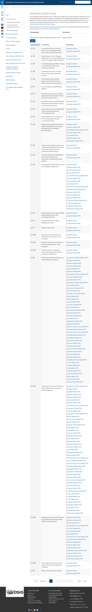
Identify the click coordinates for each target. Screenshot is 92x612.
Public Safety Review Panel (13, 60)
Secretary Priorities (11, 38)
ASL (87, 607)
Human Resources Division (13, 72)
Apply (32, 41)
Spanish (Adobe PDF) (74, 138)
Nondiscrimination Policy (55, 593)
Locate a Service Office (34, 601)
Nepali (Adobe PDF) (74, 324)
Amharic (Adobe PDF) (74, 170)
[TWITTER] (2, 27)
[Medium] (40, 610)
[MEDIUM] (2, 36)
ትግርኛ (83, 607)
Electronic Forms (10, 19)
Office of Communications (13, 41)
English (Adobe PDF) (74, 51)
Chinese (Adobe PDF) (74, 132)
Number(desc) (35, 45)
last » (85, 581)
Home (7, 7)
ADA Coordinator (10, 80)
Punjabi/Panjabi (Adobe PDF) (77, 189)
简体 (71, 596)
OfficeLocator (2, 15)
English (72, 593)
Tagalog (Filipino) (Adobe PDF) (77, 200)
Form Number (34, 32)
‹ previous (42, 581)
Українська (80, 601)
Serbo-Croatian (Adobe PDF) (76, 349)
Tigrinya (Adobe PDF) (74, 203)
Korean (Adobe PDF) (74, 181)
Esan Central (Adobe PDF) (76, 288)
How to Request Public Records (15, 56)
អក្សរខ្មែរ (76, 599)
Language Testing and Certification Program (12, 68)
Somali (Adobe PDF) (74, 195)
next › (79, 581)
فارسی (82, 604)
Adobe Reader (53, 597)
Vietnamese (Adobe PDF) (75, 141)
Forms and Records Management (49, 29)
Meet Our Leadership (12, 34)
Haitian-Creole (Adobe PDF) (76, 293)
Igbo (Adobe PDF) (73, 299)
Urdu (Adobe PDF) (73, 376)
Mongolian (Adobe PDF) (75, 321)
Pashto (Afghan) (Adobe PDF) (77, 329)
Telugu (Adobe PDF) (74, 365)
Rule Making (52, 603)
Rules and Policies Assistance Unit (15, 63)
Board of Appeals (10, 45)
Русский (82, 593)
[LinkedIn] (37, 610)
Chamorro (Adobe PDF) (75, 277)
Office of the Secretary (15, 7)
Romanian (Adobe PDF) (75, 340)
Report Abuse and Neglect (35, 603)
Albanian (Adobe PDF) (74, 263)
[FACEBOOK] (2, 24)
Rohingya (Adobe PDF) (75, 338)
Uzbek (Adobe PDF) (74, 379)
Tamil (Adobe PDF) (73, 362)
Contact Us (31, 599)
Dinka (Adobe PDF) (73, 285)
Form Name (66, 32)
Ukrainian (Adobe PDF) (75, 206)
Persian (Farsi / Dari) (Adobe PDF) (78, 187)
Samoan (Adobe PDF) (74, 346)
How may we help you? (66, 2)
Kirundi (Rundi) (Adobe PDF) (76, 310)
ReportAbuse (2, 20)
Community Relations (12, 30)
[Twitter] (32, 610)
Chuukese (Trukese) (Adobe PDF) (78, 282)
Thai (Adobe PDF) (73, 368)
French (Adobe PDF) (74, 291)
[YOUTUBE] (2, 30)
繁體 (74, 596)
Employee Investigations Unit (14, 52)
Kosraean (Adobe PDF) (75, 316)
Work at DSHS (32, 597)
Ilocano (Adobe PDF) (74, 302)
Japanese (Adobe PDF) (75, 305)
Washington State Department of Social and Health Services (25, 2)
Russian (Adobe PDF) (74, 192)
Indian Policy (9, 76)
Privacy (8, 49)
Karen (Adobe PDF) (73, 307)
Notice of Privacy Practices (56, 599)
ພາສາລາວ (78, 607)
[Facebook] (29, 610)
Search (89, 2)
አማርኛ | (78, 604)
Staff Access (31, 593)
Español (77, 593)
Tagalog (72, 607)
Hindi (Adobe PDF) (73, 296)
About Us (30, 595)
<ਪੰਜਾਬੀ (81, 599)
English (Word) (72, 48)
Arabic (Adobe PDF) (74, 173)
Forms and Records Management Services (13, 26)
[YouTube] (34, 610)
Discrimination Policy (11, 83)
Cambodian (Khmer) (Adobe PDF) (78, 130)
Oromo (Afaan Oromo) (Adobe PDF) (79, 327)
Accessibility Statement (55, 595)
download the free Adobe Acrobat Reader (42, 24)
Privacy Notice (53, 601)
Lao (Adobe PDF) (73, 135)
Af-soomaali (73, 601)
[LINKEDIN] (2, 33)
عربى (71, 599)
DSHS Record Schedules (13, 22)
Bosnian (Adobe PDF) (74, 271)
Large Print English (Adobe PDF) (78, 258)
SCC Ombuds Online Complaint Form (14, 88)
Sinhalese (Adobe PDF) (75, 351)
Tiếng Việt (72, 604)
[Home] (2, 2)
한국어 (79, 596)
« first (35, 581)
